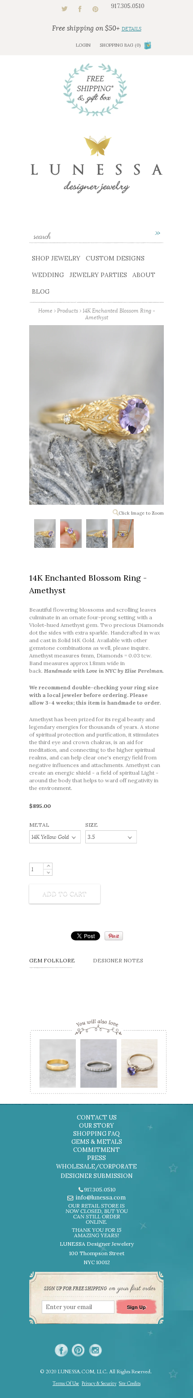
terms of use (66, 1383)
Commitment (96, 1150)
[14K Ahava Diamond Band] (98, 1066)
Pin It (114, 935)
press (96, 1158)
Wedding (48, 275)
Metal (39, 824)
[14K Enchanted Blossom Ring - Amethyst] (70, 535)
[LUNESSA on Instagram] (95, 1350)
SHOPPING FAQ (96, 1134)
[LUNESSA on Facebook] (61, 1350)
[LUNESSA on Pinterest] (78, 1350)
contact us (97, 1117)
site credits (129, 1383)
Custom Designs (115, 258)
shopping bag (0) (120, 45)
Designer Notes (118, 960)
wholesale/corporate (96, 1166)
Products (67, 310)
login (83, 45)
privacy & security (99, 1383)
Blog (41, 291)
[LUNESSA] (96, 168)
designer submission (97, 1176)
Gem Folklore (52, 960)
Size (91, 824)
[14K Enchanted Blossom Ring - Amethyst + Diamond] (44, 535)
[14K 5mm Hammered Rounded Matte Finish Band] (57, 1066)
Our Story (96, 1125)
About (143, 275)
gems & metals (96, 1142)
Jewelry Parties (98, 275)
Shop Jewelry (56, 258)
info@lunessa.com (100, 1197)
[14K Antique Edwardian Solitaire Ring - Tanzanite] (139, 1066)
